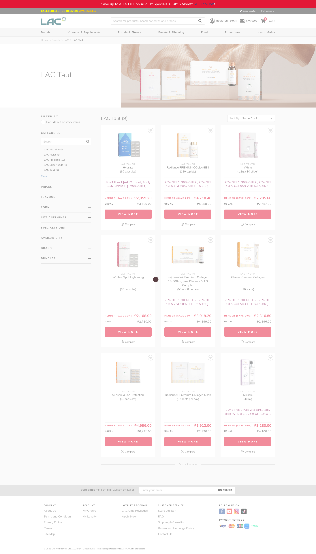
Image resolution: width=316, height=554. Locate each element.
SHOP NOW (204, 4)
